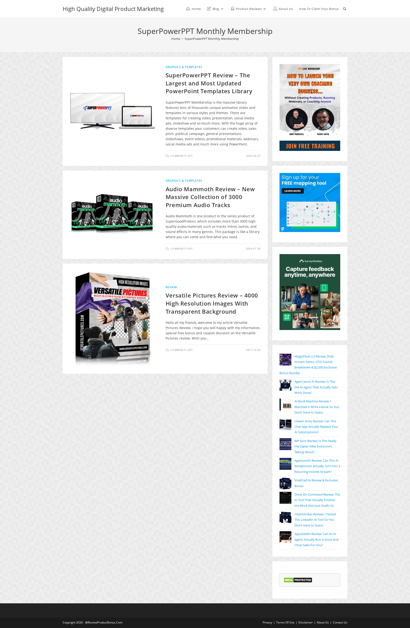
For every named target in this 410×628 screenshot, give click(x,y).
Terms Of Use (285, 622)
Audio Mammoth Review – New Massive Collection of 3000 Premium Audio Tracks (210, 197)
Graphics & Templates (184, 67)
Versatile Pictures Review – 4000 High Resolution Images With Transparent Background (212, 303)
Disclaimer (305, 622)
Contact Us (340, 622)
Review (171, 287)
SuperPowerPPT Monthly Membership (212, 39)
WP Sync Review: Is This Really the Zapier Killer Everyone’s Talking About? (315, 446)
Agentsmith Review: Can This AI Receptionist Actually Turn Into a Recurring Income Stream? (317, 466)
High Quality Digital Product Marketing (113, 9)
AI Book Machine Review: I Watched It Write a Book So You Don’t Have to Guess (316, 406)
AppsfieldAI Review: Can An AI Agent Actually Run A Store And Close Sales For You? (316, 539)
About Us (323, 622)
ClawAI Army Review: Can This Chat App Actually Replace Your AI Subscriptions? (316, 426)
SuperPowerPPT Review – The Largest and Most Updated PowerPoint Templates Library (209, 83)
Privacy (267, 622)
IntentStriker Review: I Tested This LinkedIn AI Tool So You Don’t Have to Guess (315, 519)
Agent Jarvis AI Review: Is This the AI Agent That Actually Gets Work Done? (316, 387)
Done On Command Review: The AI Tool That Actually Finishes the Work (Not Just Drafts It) (317, 500)
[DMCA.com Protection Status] (298, 579)
